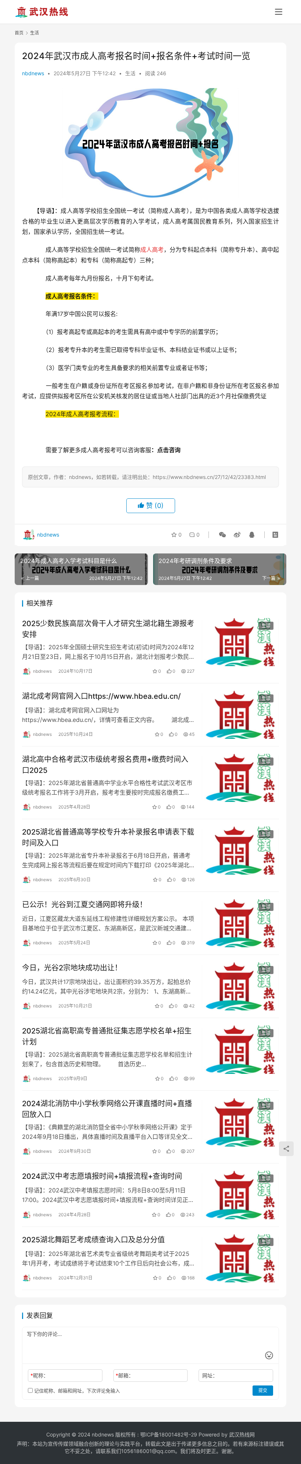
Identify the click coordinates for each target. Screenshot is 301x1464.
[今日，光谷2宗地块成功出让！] (240, 986)
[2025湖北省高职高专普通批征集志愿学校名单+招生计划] (240, 1049)
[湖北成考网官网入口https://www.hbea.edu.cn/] (240, 715)
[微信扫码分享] (222, 534)
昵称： (39, 1375)
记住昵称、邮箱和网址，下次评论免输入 (76, 1391)
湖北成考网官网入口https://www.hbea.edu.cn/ (101, 696)
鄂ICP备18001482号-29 (168, 1434)
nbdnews (33, 73)
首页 (19, 33)
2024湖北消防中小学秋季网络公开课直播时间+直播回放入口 (107, 1109)
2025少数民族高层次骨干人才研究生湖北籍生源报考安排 (108, 629)
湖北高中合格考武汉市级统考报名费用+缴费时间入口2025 (105, 764)
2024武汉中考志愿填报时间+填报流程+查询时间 (102, 1176)
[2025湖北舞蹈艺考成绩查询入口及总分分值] (240, 1258)
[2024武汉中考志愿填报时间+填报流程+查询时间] (240, 1195)
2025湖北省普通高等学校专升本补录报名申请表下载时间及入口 (108, 837)
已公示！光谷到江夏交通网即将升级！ (84, 904)
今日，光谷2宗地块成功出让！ (72, 967)
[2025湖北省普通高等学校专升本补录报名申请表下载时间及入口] (240, 851)
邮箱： (125, 1375)
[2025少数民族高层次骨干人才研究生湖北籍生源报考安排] (240, 642)
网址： (210, 1375)
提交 (262, 1390)
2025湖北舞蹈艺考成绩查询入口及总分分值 (93, 1239)
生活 (130, 73)
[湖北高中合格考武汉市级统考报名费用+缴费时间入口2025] (240, 778)
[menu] (278, 11)
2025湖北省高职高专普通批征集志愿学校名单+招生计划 (107, 1036)
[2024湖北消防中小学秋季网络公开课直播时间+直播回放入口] (240, 1122)
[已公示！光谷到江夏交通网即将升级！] (240, 923)
